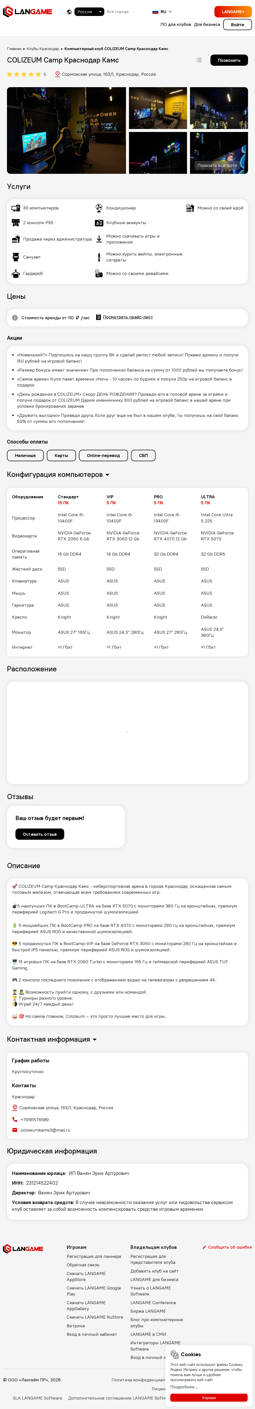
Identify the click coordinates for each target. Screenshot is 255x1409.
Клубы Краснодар (43, 48)
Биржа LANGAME (148, 1311)
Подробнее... (184, 1387)
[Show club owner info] (15, 318)
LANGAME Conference (153, 1302)
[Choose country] (69, 12)
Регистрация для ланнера (94, 1256)
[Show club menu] (198, 60)
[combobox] (89, 11)
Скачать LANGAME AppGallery (86, 1305)
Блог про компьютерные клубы (156, 1322)
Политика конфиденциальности (146, 1380)
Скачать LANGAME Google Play (94, 1291)
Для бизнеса (207, 24)
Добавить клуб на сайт (154, 1271)
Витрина (76, 1326)
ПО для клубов (176, 24)
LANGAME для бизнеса (154, 1279)
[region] (127, 572)
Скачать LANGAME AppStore (86, 1276)
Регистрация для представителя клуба (152, 1259)
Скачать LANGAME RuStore (95, 1317)
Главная (14, 48)
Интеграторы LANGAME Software (155, 1345)
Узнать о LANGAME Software (150, 1291)
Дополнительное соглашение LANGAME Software (120, 1398)
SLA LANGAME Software (37, 1398)
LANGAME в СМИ (148, 1334)
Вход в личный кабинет (92, 1334)
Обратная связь (83, 1265)
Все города (118, 11)
